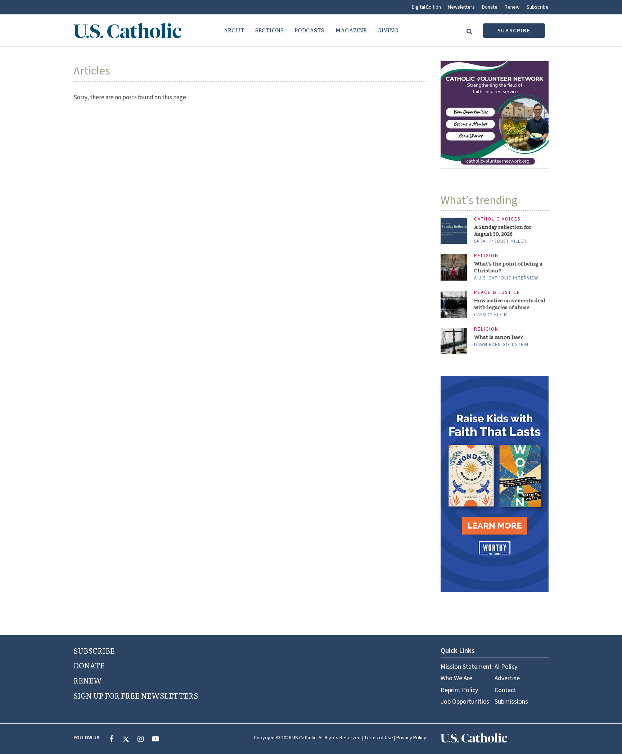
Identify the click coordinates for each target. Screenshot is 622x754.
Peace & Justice (497, 293)
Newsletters (461, 7)
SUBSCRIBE (94, 650)
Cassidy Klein (490, 315)
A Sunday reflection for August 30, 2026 (503, 230)
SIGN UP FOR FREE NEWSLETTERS (135, 695)
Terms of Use (378, 737)
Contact (505, 690)
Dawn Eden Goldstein (501, 344)
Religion (486, 256)
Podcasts (309, 30)
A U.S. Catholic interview (506, 278)
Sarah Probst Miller (500, 241)
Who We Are (456, 678)
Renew (512, 7)
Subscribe (538, 7)
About (234, 30)
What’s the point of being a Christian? (508, 267)
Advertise (507, 678)
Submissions (511, 701)
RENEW (87, 680)
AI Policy (506, 666)
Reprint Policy (459, 690)
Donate (489, 7)
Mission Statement (466, 666)
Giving (387, 30)
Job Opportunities (465, 701)
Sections (269, 30)
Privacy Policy (411, 737)
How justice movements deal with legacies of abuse (509, 303)
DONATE (89, 665)
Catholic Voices (497, 219)
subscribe (514, 31)
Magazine (350, 30)
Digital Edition (426, 7)
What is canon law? (498, 336)
